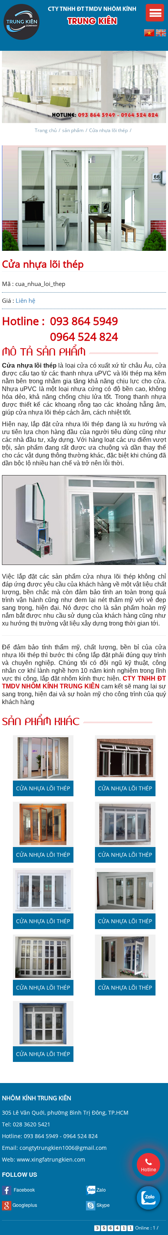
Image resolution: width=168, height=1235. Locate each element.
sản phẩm (73, 130)
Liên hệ (25, 300)
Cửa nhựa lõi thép (108, 130)
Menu (155, 12)
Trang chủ (46, 130)
